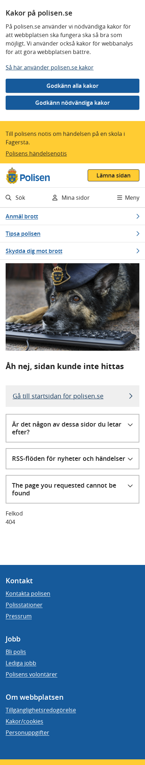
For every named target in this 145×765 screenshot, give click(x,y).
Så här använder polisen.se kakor (50, 67)
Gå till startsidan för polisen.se (58, 396)
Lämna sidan (113, 175)
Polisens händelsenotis (36, 153)
